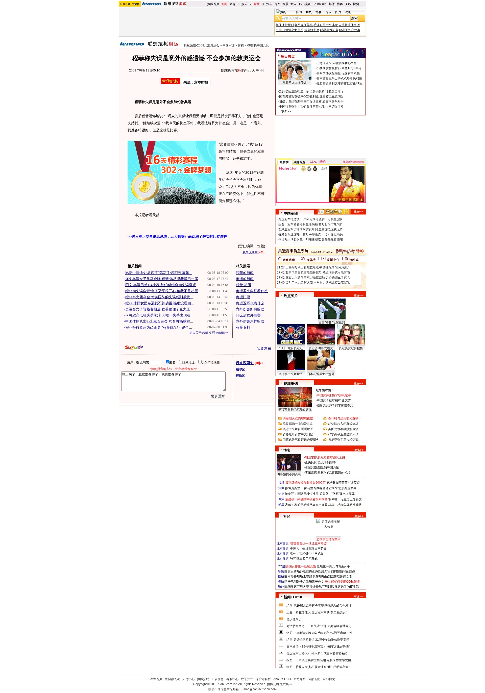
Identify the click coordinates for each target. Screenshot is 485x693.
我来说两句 (229, 70)
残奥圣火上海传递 (294, 82)
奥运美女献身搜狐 (351, 348)
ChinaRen (319, 4)
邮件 (332, 4)
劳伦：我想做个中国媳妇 (307, 553)
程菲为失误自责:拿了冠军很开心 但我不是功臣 (161, 291)
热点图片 (291, 296)
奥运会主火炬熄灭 (291, 374)
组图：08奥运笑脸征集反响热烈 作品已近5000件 (319, 633)
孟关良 (309, 462)
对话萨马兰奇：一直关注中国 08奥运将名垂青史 (318, 626)
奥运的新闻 (245, 279)
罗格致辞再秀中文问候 (298, 434)
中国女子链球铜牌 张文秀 (334, 400)
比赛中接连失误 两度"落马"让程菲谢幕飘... (158, 273)
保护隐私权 (263, 679)
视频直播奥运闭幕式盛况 (294, 409)
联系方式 (247, 679)
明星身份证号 (329, 30)
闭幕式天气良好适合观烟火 (301, 439)
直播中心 (333, 260)
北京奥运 (283, 543)
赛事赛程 (289, 260)
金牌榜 (284, 162)
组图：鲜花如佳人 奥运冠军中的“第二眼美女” (316, 612)
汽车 (269, 4)
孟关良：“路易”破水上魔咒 (337, 494)
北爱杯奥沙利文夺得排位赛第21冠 (339, 83)
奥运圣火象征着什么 (252, 291)
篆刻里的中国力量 (327, 467)
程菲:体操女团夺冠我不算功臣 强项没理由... (159, 303)
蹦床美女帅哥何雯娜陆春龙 (335, 405)
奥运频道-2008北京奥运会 (201, 45)
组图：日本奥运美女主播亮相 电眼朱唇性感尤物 (318, 660)
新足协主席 (311, 30)
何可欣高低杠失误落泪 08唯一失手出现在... (159, 315)
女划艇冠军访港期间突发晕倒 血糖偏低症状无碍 (310, 229)
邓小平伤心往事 (349, 30)
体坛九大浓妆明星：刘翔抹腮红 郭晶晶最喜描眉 (310, 239)
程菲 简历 (243, 285)
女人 (293, 4)
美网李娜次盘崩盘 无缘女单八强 (338, 73)
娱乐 (244, 4)
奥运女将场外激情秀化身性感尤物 (307, 571)
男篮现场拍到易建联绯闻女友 (332, 576)
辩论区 (240, 375)
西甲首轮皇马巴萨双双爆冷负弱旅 (339, 78)
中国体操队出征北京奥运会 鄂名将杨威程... (159, 321)
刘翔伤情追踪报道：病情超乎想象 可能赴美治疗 (311, 91)
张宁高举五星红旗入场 (343, 434)
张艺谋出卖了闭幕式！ (305, 558)
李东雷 (309, 472)
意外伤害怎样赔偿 (250, 321)
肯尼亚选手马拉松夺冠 (343, 439)
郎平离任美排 (304, 25)
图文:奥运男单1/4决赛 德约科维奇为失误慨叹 (160, 285)
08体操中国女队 (258, 45)
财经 (257, 4)
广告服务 (218, 679)
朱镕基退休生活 (349, 25)
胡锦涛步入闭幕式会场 (343, 424)
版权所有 (286, 684)
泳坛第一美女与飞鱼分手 (333, 566)
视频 (307, 4)
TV (300, 4)
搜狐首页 (213, 4)
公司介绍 (300, 679)
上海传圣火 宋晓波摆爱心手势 (337, 63)
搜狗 (356, 4)
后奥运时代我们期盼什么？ (333, 472)
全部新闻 (314, 679)
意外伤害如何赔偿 (250, 309)
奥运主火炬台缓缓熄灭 (298, 429)
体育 (232, 4)
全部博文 (329, 679)
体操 (241, 45)
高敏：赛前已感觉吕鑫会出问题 (306, 505)
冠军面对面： (325, 390)
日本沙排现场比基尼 (298, 576)
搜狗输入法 (172, 679)
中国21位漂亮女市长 (289, 30)
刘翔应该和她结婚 (343, 571)
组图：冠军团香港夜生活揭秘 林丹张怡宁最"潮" (310, 224)
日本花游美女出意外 (320, 374)
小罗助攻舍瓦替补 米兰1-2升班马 (339, 68)
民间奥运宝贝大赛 (297, 586)
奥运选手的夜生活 (347, 586)
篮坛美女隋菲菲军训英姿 (343, 482)
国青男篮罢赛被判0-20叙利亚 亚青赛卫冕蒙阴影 (311, 96)
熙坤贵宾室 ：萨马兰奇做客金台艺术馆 (311, 488)
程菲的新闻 (245, 273)
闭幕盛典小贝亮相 (289, 474)
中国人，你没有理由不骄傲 (308, 548)
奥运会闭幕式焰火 (321, 348)
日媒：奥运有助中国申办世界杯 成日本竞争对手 (311, 101)
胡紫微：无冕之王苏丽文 (345, 499)
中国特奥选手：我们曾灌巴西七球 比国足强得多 (311, 106)
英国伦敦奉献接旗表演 (343, 429)
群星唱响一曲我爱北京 (298, 424)
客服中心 (232, 679)
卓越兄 (309, 467)
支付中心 (188, 679)
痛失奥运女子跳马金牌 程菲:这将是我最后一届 (161, 279)
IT (263, 4)
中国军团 (229, 45)
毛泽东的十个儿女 (325, 25)
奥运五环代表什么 (250, 303)
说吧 (348, 12)
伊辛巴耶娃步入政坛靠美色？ (304, 581)
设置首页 (156, 679)
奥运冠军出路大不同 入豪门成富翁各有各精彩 (317, 653)
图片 (338, 12)
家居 (285, 4)
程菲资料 (243, 327)
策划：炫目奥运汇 (291, 348)
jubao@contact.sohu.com (259, 689)
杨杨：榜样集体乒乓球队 (345, 505)
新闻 (224, 4)
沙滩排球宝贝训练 (322, 586)
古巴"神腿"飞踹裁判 (332, 322)
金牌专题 (299, 162)
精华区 (240, 369)
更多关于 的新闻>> (209, 333)
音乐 (328, 12)
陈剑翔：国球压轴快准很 (302, 494)
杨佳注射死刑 (285, 25)
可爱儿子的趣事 (325, 462)
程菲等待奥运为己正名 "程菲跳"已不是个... (158, 327)
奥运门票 (243, 297)
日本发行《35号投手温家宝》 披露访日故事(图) (318, 646)
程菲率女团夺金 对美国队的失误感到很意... (159, 297)
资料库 (353, 260)
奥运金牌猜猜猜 (353, 162)
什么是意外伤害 (248, 315)
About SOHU (282, 679)
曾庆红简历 (294, 619)
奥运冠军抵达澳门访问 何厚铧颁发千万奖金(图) (310, 219)
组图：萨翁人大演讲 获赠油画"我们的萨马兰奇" (318, 667)
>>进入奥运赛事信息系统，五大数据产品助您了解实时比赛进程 (177, 236)
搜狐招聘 (203, 679)
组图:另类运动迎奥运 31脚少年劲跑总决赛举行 (317, 639)
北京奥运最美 (347, 488)
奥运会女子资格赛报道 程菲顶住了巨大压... (159, 309)
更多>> (286, 111)
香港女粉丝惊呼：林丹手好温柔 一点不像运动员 (310, 234)
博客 (340, 4)
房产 (277, 4)
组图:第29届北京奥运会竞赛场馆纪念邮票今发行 (318, 605)
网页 (309, 12)
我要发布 (264, 348)
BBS (348, 4)
